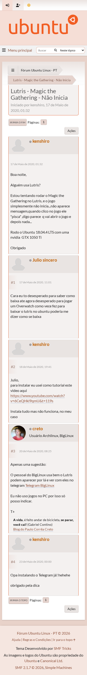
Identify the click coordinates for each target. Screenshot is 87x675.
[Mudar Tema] (29, 5)
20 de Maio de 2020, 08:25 (35, 451)
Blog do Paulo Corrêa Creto (33, 529)
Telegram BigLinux (39, 485)
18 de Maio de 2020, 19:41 (35, 366)
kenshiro (40, 141)
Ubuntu (30, 660)
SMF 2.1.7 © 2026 (29, 667)
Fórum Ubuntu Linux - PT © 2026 (43, 633)
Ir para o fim (17, 122)
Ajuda (16, 640)
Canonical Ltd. (51, 660)
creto (37, 428)
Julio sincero (44, 260)
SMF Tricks (62, 648)
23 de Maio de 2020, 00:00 (35, 561)
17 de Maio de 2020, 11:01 (35, 282)
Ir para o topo (18, 600)
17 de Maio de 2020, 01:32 (26, 164)
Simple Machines (58, 667)
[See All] (12, 70)
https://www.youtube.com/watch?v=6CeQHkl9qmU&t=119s (37, 398)
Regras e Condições (37, 640)
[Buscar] (55, 50)
